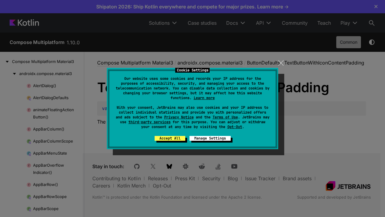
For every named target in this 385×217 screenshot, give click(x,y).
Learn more (204, 98)
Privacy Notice (179, 117)
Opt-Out (234, 126)
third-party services (149, 122)
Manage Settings (210, 138)
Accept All (169, 138)
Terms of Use (225, 117)
